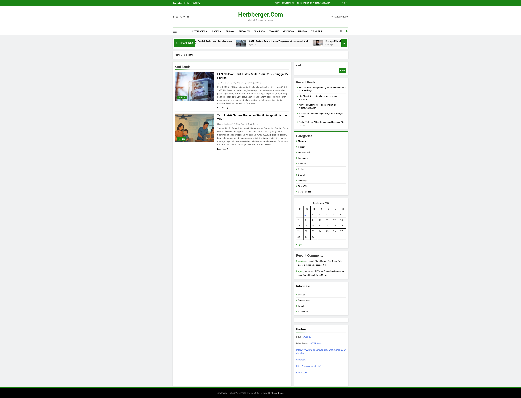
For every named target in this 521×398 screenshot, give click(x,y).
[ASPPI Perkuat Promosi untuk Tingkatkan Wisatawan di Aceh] (217, 43)
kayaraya (301, 359)
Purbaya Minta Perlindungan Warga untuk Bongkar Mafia (329, 41)
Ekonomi (230, 31)
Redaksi (301, 295)
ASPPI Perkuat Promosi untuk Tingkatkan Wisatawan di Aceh (302, 3)
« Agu (299, 244)
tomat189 (306, 336)
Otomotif (274, 31)
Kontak (301, 306)
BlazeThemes (278, 393)
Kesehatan (288, 31)
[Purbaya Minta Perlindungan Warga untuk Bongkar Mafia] (294, 43)
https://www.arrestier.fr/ (308, 366)
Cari (298, 65)
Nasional (217, 31)
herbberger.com (260, 14)
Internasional (200, 31)
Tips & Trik (317, 31)
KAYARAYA (315, 343)
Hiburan (302, 31)
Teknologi (244, 31)
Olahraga (259, 31)
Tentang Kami (304, 300)
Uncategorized (304, 192)
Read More (221, 107)
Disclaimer (303, 311)
